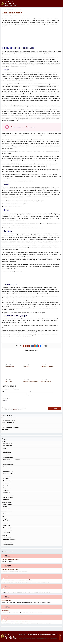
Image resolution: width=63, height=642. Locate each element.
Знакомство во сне (7, 523)
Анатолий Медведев (7, 504)
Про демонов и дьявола (8, 487)
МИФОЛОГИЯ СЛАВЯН (7, 511)
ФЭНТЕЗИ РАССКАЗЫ (6, 537)
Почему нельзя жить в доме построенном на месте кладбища (16, 579)
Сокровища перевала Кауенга (8, 420)
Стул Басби (4, 431)
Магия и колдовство (7, 466)
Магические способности (8, 464)
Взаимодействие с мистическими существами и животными (16, 620)
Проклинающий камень (7, 424)
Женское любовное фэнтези (9, 539)
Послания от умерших (8, 527)
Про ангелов (6, 478)
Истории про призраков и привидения (11, 459)
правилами (15, 409)
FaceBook (23, 346)
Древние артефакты (7, 443)
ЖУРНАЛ (4, 448)
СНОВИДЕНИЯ (5, 519)
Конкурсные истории (7, 461)
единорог (6, 339)
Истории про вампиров (8, 457)
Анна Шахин (5, 506)
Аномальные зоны (7, 452)
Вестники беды (6, 520)
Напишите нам (32, 634)
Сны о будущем (6, 532)
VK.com (25, 346)
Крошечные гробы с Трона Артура (9, 417)
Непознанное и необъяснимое (9, 473)
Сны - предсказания (7, 530)
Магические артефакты (8, 445)
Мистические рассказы (7, 502)
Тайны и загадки (5, 535)
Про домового (6, 490)
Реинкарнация (6, 499)
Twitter (27, 346)
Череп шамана (5, 590)
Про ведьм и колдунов (8, 480)
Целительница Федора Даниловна (9, 559)
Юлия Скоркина (6, 508)
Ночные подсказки (7, 525)
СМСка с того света (6, 600)
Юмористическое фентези (9, 544)
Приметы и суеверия (7, 476)
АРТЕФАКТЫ (4, 441)
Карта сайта (22, 634)
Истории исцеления (7, 454)
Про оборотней (6, 492)
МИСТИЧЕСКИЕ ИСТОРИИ (7, 450)
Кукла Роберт (5, 429)
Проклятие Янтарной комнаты (8, 422)
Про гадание (5, 485)
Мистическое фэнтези (8, 541)
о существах (16, 126)
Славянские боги (7, 513)
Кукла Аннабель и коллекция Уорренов (10, 427)
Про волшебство (7, 483)
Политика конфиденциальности (47, 634)
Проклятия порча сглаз (8, 497)
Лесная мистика (5, 610)
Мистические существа (8, 469)
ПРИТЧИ (3, 516)
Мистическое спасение (8, 471)
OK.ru (29, 346)
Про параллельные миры (8, 494)
